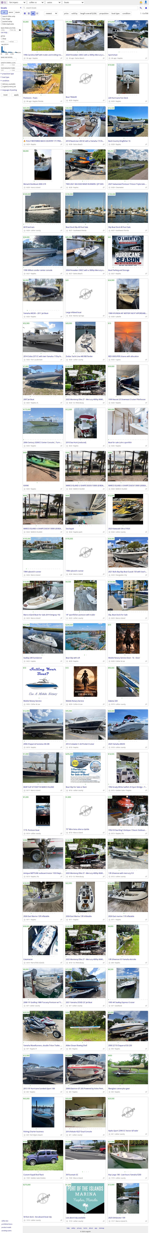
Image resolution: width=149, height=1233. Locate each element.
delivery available (9, 84)
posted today (7, 21)
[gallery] (33, 13)
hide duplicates (8, 24)
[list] (25, 13)
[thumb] (29, 13)
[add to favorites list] (24, 58)
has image (6, 19)
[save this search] (146, 8)
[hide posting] (61, 58)
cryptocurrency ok (9, 86)
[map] (37, 13)
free (4, 39)
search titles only (9, 16)
